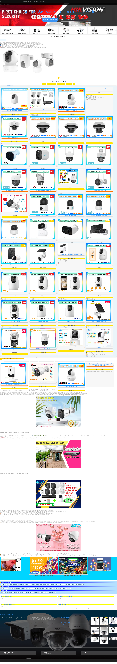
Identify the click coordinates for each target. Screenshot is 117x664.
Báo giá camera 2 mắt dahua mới (50, 584)
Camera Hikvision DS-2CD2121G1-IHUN (14, 137)
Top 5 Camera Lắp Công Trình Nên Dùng (29, 584)
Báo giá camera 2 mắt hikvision (40, 584)
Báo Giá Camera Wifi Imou (80, 584)
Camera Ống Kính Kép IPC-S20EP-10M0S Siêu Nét (43, 293)
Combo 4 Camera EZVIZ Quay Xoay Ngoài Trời (43, 109)
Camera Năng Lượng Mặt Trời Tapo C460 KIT (15, 264)
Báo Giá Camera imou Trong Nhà (17, 584)
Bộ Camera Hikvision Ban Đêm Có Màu (40, 592)
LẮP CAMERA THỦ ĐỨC (5, 4)
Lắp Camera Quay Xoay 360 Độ (89, 361)
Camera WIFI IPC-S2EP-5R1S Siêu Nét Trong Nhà (15, 293)
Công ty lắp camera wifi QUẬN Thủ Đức (66, 617)
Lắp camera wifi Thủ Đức (42, 1)
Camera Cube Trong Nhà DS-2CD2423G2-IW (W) (14, 384)
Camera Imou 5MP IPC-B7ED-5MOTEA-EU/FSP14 (99, 321)
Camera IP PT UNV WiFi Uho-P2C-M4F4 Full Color (14, 190)
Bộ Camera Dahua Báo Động (17, 592)
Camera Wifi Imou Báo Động (5, 588)
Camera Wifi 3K (48, 588)
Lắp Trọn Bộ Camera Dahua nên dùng (6, 592)
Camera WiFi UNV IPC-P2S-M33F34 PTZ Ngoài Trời (43, 190)
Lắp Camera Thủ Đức (26, 1)
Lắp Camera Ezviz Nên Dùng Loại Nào (6, 596)
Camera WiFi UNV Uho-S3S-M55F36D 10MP (43, 215)
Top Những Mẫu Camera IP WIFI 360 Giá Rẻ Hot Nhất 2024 (75, 361)
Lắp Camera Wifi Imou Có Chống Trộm (57, 588)
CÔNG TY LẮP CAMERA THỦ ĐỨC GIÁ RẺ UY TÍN (58, 12)
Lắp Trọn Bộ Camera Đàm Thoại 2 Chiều (28, 592)
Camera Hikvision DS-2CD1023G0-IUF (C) (10, 361)
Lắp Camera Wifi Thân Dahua (26, 588)
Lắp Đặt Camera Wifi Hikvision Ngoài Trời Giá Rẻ (38, 588)
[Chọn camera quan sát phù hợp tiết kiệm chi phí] (116, 30)
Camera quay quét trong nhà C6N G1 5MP (14, 110)
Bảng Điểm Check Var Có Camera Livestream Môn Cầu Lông (102, 572)
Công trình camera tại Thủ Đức (65, 622)
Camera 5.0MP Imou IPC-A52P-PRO (43, 321)
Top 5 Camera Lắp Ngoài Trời (60, 584)
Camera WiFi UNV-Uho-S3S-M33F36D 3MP (71, 215)
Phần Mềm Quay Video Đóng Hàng (63, 604)
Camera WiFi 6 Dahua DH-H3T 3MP (71, 110)
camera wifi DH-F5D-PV (43, 382)
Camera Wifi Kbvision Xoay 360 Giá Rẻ (15, 588)
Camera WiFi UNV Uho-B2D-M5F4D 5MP (99, 190)
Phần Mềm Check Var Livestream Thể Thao (44, 575)
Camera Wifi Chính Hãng (58, 36)
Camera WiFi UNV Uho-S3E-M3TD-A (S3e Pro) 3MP (99, 215)
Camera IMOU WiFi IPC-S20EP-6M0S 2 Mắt (99, 293)
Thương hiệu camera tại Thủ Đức (66, 627)
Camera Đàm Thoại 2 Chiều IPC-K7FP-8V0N (43, 348)
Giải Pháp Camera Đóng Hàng (15, 572)
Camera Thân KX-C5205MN (34, 361)
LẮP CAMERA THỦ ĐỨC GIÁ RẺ (6, 614)
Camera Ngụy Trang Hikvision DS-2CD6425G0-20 (46, 361)
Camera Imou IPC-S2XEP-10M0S (15, 321)
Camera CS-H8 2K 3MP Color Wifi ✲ (60, 361)
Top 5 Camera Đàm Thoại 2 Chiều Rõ (6, 584)
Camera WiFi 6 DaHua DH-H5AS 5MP (100, 365)
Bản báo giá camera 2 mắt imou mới (70, 584)
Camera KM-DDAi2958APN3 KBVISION (23, 361)
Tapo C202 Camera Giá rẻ (71, 346)
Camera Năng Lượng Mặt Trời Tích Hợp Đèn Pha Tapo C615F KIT (71, 254)
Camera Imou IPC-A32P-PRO (71, 321)
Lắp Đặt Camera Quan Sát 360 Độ (100, 361)
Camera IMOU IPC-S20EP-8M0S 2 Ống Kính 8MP (71, 293)
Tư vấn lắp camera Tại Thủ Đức (65, 624)
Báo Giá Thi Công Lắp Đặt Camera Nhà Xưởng (65, 596)
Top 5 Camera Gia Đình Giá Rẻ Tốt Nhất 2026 (7, 604)
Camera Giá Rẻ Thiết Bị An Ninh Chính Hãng (7, 85)
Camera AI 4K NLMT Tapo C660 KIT (43, 264)
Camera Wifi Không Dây (66, 588)
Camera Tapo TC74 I (99, 347)
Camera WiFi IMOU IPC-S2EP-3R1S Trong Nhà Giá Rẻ (99, 264)
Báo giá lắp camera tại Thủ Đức (50, 19)
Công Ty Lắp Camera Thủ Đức (34, 1)
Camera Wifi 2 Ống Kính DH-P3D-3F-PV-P (15, 349)
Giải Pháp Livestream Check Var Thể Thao (73, 575)
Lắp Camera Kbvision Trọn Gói (51, 592)
